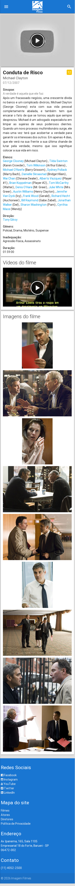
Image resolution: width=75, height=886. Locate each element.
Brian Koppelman (20, 183)
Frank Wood (30, 196)
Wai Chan (9, 178)
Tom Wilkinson (35, 165)
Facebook (10, 775)
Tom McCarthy (59, 183)
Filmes (5, 810)
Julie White (56, 187)
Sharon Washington (34, 205)
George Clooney (13, 161)
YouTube (9, 784)
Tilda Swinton (58, 161)
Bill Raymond (29, 200)
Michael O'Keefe (13, 170)
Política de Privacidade (16, 823)
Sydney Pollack (57, 170)
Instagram (10, 779)
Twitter (8, 788)
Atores (5, 815)
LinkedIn (9, 792)
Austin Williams (23, 191)
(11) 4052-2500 (11, 868)
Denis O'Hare (24, 187)
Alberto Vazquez (50, 178)
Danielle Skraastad (34, 174)
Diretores (7, 819)
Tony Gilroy (10, 220)
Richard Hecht (61, 196)
